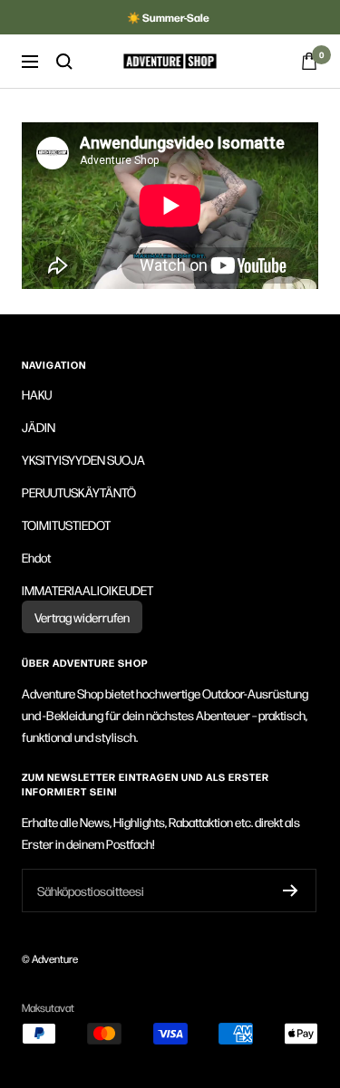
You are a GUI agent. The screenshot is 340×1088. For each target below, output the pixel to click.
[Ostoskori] (309, 61)
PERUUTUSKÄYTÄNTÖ (79, 492)
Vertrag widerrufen (82, 617)
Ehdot (36, 557)
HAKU (37, 394)
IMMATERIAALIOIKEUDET (87, 590)
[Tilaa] (290, 890)
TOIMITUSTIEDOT (66, 524)
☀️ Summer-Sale (168, 17)
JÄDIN (38, 427)
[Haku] (64, 61)
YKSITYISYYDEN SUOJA (83, 459)
